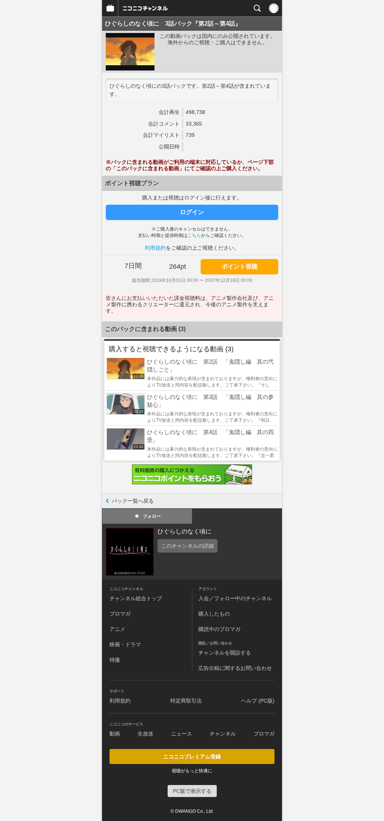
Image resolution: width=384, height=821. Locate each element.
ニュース (181, 734)
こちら (194, 235)
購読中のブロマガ (219, 629)
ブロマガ (120, 614)
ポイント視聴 (240, 266)
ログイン (192, 212)
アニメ (117, 629)
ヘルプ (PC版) (257, 701)
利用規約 (155, 248)
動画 (115, 734)
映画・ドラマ (125, 644)
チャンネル (223, 734)
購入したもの (214, 614)
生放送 (145, 734)
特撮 (115, 660)
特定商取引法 (186, 701)
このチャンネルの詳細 (187, 546)
